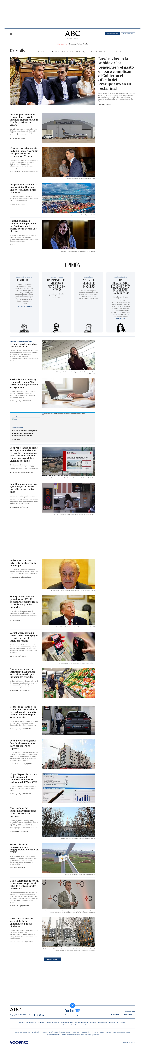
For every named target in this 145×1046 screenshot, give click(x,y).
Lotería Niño (36, 1032)
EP (11, 620)
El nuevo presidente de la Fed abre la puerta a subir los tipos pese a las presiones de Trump (24, 152)
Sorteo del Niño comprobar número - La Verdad (76, 1034)
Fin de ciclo (24, 280)
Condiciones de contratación (63, 1025)
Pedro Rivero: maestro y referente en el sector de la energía (23, 563)
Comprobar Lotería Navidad (50, 1032)
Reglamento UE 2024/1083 (117, 1022)
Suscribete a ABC (112, 34)
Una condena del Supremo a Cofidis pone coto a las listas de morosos (23, 812)
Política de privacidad (52, 1022)
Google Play (129, 1014)
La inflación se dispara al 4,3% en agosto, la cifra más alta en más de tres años (23, 488)
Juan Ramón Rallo (56, 277)
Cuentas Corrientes (44, 52)
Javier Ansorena (15, 171)
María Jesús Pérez (120, 277)
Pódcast (96, 1034)
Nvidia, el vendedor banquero (89, 283)
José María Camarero (104, 104)
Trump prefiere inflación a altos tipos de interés (56, 285)
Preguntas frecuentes (53, 1034)
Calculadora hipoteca (82, 52)
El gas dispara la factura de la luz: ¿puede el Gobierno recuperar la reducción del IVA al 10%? (23, 778)
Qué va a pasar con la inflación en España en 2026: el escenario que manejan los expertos (22, 673)
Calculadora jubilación (111, 52)
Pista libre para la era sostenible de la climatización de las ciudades (22, 922)
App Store (115, 1014)
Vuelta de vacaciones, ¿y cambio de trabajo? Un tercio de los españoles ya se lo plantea (24, 383)
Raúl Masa (13, 245)
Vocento (21, 1022)
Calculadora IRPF (96, 52)
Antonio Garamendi (16, 577)
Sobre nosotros (31, 1022)
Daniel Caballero (15, 906)
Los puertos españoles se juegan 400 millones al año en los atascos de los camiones (23, 188)
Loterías (108, 1032)
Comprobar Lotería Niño (22, 1032)
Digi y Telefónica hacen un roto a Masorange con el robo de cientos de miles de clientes (24, 884)
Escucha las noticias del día (121, 1032)
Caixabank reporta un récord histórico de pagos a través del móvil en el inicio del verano (24, 636)
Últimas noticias (99, 1032)
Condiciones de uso (81, 1022)
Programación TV (86, 1032)
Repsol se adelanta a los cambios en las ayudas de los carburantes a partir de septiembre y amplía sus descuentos (23, 712)
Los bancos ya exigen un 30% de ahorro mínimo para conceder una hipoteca (23, 744)
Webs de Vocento (128, 1042)
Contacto (41, 1022)
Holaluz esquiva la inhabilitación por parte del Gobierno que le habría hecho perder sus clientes (23, 226)
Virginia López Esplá (16, 401)
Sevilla (76, 38)
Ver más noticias (52, 959)
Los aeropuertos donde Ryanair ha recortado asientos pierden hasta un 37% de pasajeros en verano (24, 119)
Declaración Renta (67, 52)
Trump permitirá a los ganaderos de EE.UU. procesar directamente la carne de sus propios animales (24, 601)
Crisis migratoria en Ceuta (78, 44)
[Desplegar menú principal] (11, 33)
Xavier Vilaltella (15, 507)
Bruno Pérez (14, 656)
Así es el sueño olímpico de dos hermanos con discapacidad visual (24, 433)
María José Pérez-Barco (17, 942)
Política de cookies (67, 1022)
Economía (17, 50)
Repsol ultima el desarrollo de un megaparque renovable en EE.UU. (24, 848)
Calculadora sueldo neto (127, 52)
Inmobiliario (56, 52)
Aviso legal (93, 1022)
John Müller (88, 277)
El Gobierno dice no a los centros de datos (23, 345)
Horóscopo (75, 1032)
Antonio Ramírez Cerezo (17, 138)
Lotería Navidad (65, 1032)
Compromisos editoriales (83, 1025)
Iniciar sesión (129, 34)
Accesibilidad (102, 1022)
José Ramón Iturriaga (24, 277)
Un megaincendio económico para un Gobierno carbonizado (120, 286)
